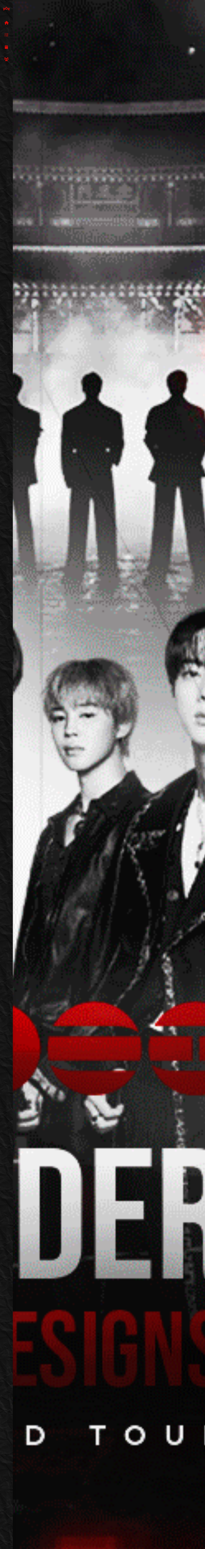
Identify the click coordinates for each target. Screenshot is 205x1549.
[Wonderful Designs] (6, 9)
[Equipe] (6, 59)
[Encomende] (6, 35)
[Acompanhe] (6, 47)
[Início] (6, 23)
